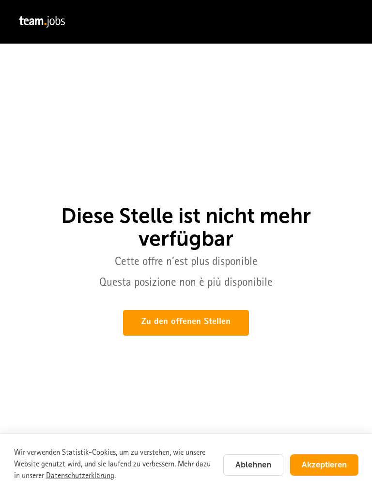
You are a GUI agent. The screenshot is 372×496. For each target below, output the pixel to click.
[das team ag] (186, 22)
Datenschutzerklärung (80, 476)
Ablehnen (253, 464)
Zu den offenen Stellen (186, 322)
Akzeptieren (324, 464)
